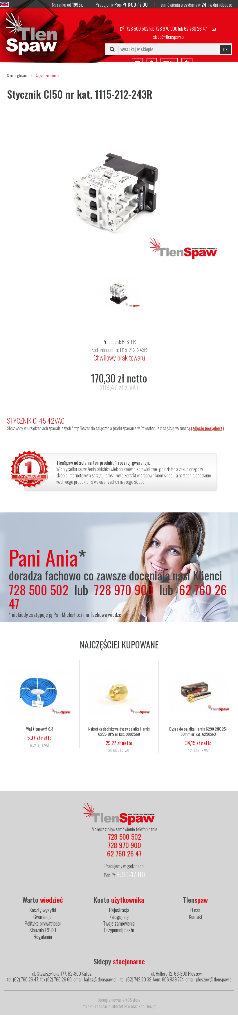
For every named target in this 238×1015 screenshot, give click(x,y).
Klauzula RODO (42, 930)
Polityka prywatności (42, 923)
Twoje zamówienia (119, 923)
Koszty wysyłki (42, 910)
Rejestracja (119, 910)
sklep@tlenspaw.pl (169, 36)
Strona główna (17, 75)
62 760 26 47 (195, 28)
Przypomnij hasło (119, 930)
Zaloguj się (119, 916)
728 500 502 (137, 28)
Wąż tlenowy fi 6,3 (39, 728)
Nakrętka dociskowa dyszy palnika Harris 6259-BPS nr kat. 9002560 (119, 731)
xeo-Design (147, 1006)
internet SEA (120, 1006)
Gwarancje (42, 916)
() (172, 63)
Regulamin (42, 936)
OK (225, 49)
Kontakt (195, 916)
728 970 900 (166, 28)
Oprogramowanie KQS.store (119, 999)
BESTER (129, 341)
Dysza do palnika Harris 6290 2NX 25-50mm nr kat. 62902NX (198, 731)
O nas (195, 910)
